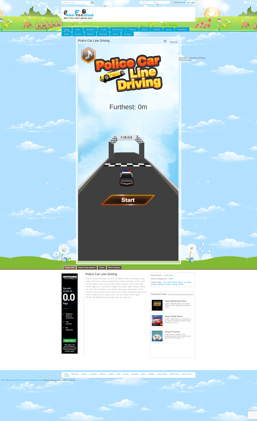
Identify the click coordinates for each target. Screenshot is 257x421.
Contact (67, 376)
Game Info (69, 267)
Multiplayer (182, 29)
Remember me (180, 2)
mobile (154, 284)
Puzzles (78, 34)
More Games (114, 267)
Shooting (103, 34)
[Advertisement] (145, 14)
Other (171, 279)
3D (164, 282)
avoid (169, 282)
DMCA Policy (174, 374)
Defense (132, 29)
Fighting (156, 29)
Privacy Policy (162, 374)
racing (174, 284)
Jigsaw (169, 29)
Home (66, 29)
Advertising (32, 380)
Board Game (117, 29)
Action (77, 29)
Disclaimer (24, 380)
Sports (115, 34)
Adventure (90, 29)
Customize (93, 374)
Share (102, 267)
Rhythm (90, 34)
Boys (180, 282)
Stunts (181, 284)
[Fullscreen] (165, 41)
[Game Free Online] (79, 14)
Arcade (104, 29)
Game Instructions (86, 267)
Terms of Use (186, 374)
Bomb (174, 282)
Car (184, 282)
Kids (189, 282)
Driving (145, 29)
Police (168, 284)
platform (161, 284)
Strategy (127, 34)
